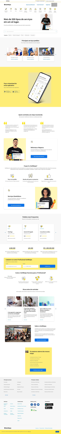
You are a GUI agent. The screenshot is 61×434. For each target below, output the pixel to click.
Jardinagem (19, 382)
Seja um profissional (30, 4)
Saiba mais (29, 431)
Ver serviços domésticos (16, 205)
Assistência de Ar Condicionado (9, 389)
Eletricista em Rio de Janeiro (49, 389)
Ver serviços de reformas (39, 156)
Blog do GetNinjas (20, 413)
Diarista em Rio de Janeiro (49, 391)
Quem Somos (20, 403)
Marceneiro (5, 391)
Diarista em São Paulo (34, 386)
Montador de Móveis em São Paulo (50, 382)
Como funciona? (40, 4)
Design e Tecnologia (5, 414)
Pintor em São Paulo (34, 384)
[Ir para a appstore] (16, 91)
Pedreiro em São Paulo (48, 384)
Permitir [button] (57, 431)
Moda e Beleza (12, 406)
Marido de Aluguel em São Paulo (50, 386)
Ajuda (18, 420)
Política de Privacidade (48, 428)
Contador (18, 389)
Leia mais (25, 319)
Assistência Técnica (5, 404)
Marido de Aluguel (7, 386)
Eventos (11, 403)
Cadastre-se (47, 266)
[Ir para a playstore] (7, 91)
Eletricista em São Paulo (35, 382)
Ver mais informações (41, 340)
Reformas (12, 408)
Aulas (5, 406)
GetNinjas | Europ (20, 408)
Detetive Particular (7, 384)
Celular (24, 263)
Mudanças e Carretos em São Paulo (37, 389)
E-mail (7, 263)
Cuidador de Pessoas (20, 386)
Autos (5, 408)
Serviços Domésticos (12, 414)
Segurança (48, 4)
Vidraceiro (18, 384)
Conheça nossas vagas (38, 370)
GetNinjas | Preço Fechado (22, 406)
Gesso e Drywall (19, 391)
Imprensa (37, 428)
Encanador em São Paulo (35, 391)
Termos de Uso (41, 428)
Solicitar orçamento (30, 59)
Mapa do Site (20, 418)
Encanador (5, 382)
